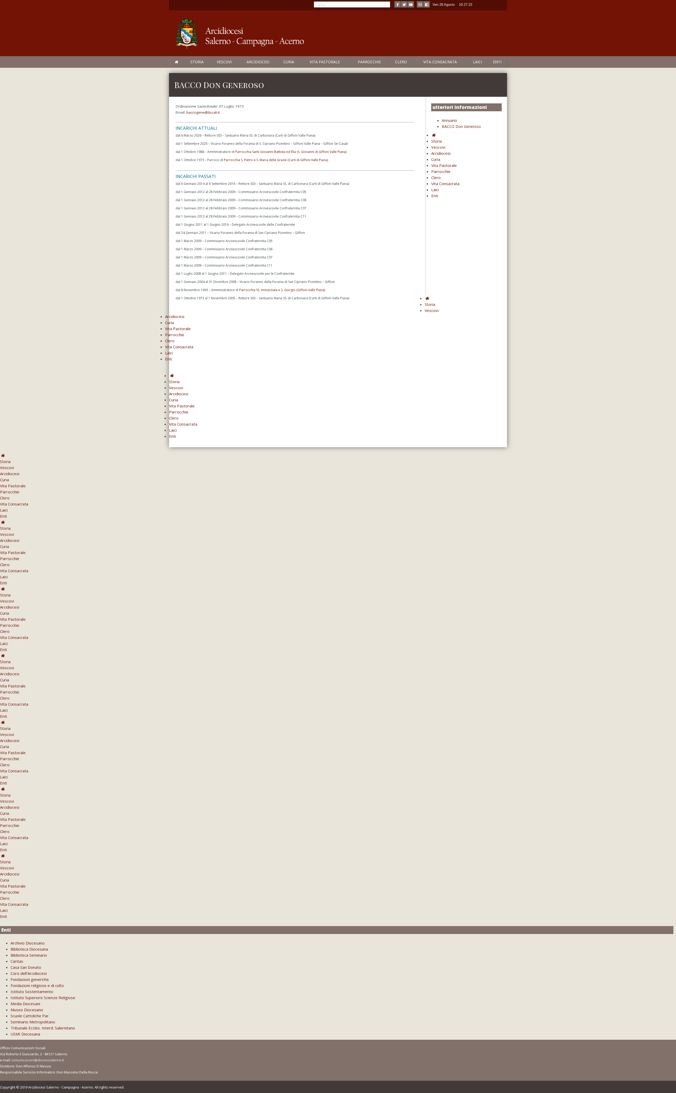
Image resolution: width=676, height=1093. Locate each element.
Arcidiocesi (258, 61)
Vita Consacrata (440, 61)
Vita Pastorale (325, 61)
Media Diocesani (25, 1003)
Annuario (449, 120)
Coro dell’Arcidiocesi (29, 973)
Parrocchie (369, 61)
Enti (497, 61)
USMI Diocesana (25, 1034)
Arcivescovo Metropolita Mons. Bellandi (212, 67)
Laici (477, 61)
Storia (197, 61)
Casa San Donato (26, 967)
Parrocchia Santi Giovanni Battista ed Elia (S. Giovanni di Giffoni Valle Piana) (290, 152)
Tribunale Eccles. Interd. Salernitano (43, 1028)
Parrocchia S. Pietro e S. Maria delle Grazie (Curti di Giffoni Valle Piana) (276, 160)
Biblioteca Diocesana (29, 949)
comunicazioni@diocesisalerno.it (37, 1060)
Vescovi (224, 61)
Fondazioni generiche (30, 979)
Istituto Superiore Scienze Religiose (43, 997)
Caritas (17, 961)
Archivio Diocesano (28, 943)
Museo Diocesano (27, 1009)
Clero (401, 61)
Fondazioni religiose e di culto (37, 985)
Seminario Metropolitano (33, 1021)
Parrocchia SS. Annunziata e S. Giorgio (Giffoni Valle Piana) (282, 290)
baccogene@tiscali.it (203, 112)
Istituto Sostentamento (32, 991)
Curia (288, 61)
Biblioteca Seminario (29, 955)
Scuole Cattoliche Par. (30, 1015)
